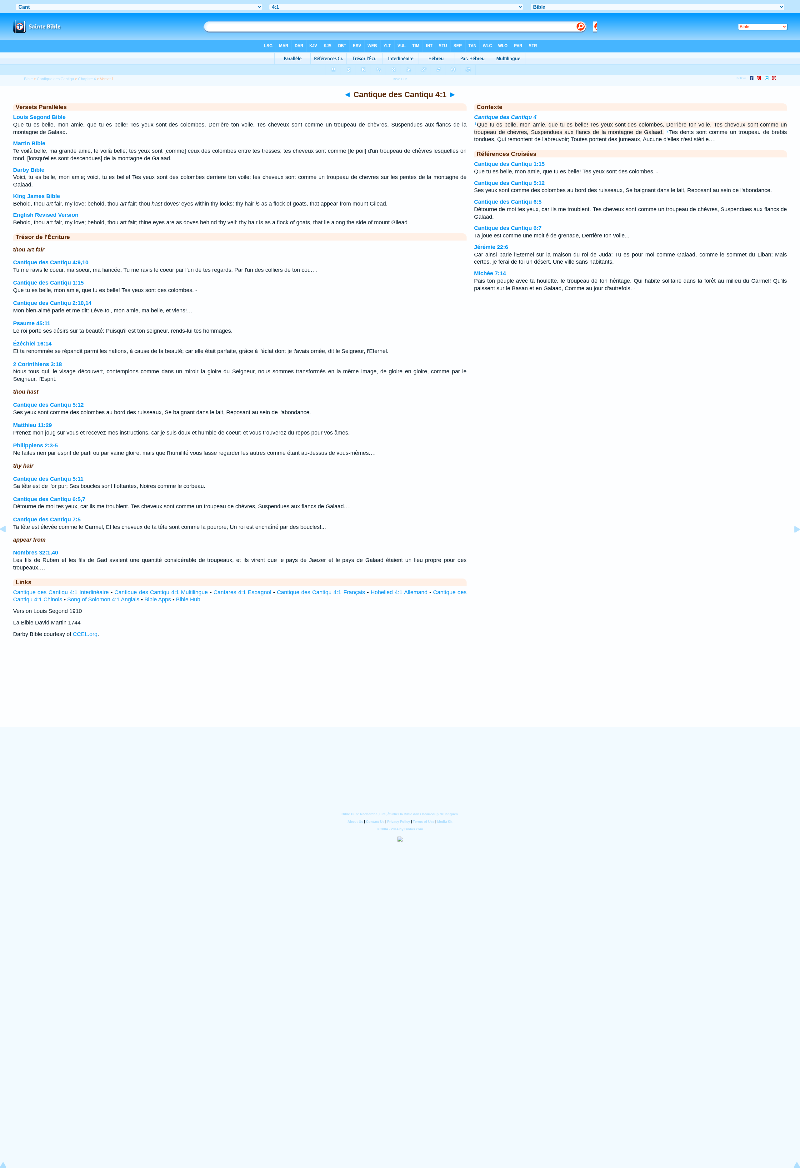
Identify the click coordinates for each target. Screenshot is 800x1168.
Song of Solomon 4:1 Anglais (103, 599)
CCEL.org (85, 634)
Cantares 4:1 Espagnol (242, 592)
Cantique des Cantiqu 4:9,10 (50, 262)
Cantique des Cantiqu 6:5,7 (49, 499)
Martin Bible (29, 143)
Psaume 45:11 (31, 323)
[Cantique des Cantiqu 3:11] (8, 543)
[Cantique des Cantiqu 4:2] (792, 543)
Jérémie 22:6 (491, 247)
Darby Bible (28, 170)
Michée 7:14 (490, 273)
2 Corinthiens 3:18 (37, 364)
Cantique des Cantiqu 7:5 (47, 519)
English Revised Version (45, 215)
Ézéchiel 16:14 (32, 343)
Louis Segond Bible (39, 117)
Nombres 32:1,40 (35, 552)
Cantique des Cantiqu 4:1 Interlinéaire (61, 592)
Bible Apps (157, 599)
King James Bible (36, 196)
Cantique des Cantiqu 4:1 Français (321, 592)
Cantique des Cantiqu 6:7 (508, 228)
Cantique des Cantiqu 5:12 (48, 405)
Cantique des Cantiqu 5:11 (48, 479)
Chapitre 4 (87, 79)
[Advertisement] (400, 688)
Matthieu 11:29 (32, 425)
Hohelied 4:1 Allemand (399, 592)
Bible (28, 79)
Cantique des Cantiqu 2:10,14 (52, 303)
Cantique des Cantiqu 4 (505, 117)
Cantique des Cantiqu (55, 79)
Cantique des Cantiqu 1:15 (48, 283)
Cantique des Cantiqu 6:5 (508, 202)
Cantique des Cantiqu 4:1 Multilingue (161, 592)
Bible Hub (188, 599)
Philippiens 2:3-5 (35, 445)
